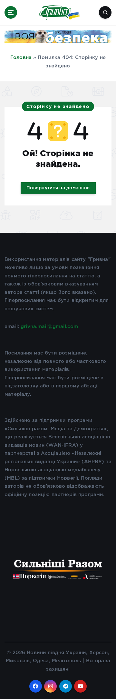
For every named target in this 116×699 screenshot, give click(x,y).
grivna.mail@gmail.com (49, 327)
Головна (21, 57)
